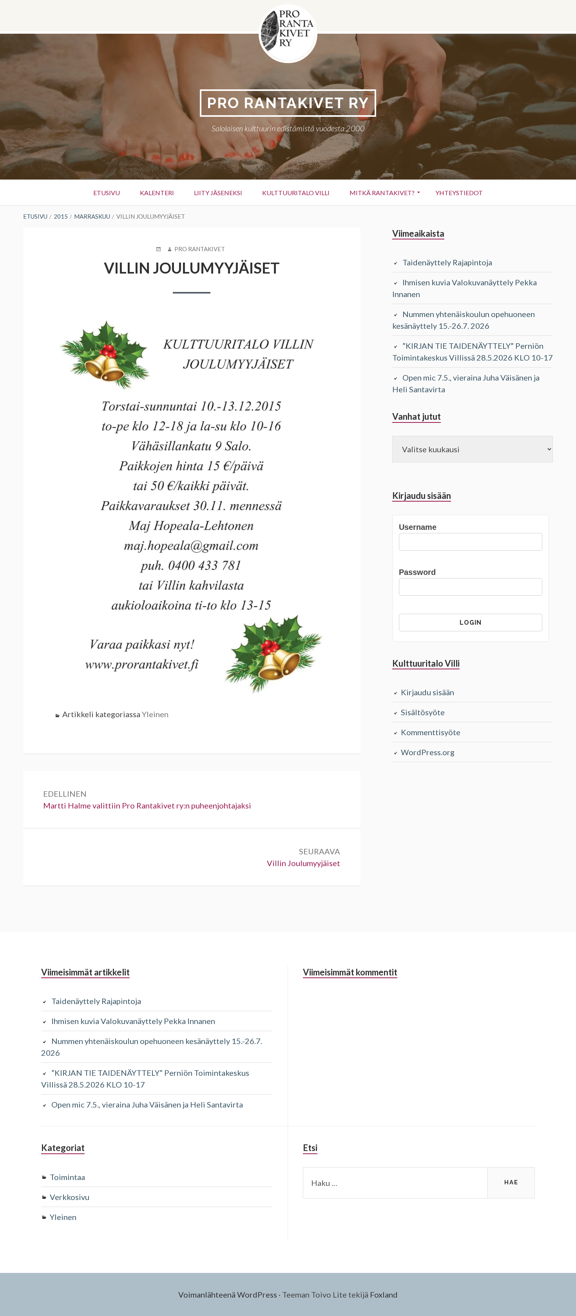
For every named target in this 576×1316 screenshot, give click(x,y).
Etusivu (106, 192)
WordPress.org (428, 752)
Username (418, 527)
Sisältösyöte (423, 712)
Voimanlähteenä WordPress (227, 1294)
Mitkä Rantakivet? (382, 192)
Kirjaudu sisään (427, 692)
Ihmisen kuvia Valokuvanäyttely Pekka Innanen (133, 1021)
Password (417, 572)
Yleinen (155, 714)
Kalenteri (157, 192)
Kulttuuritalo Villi (296, 192)
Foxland (384, 1294)
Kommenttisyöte (430, 732)
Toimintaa (67, 1177)
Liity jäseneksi (218, 192)
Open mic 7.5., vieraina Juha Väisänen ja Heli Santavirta (147, 1104)
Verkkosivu (69, 1197)
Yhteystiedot (459, 192)
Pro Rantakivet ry (288, 103)
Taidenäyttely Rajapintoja (447, 262)
